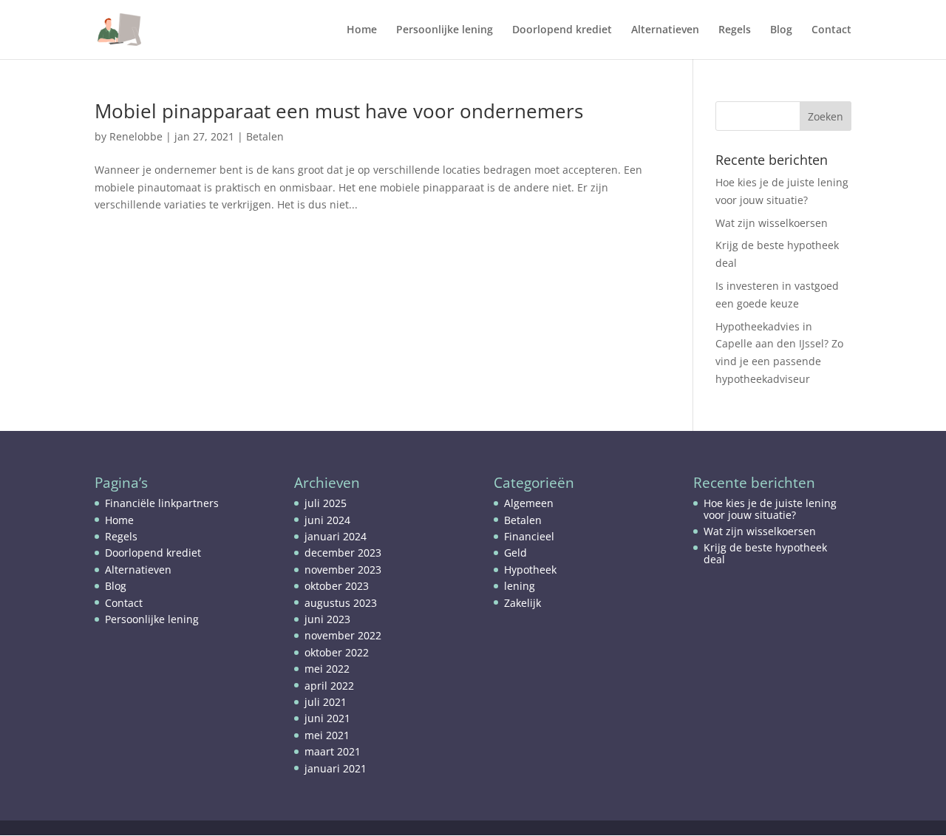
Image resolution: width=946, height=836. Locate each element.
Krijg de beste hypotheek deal (765, 552)
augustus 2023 (340, 603)
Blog (781, 30)
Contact (831, 30)
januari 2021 (335, 768)
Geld (515, 553)
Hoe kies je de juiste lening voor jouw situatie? (770, 508)
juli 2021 (325, 702)
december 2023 (342, 553)
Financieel (529, 536)
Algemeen (529, 503)
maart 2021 (332, 751)
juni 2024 (327, 520)
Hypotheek (530, 570)
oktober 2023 (336, 586)
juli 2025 (325, 503)
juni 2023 (327, 619)
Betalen (265, 136)
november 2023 (342, 570)
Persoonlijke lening (444, 30)
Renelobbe (136, 136)
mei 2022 (327, 669)
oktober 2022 (336, 652)
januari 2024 (335, 536)
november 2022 (342, 635)
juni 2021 (327, 718)
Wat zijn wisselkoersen (771, 223)
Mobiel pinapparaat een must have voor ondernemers (339, 111)
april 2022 (329, 686)
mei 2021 (327, 735)
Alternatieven (665, 30)
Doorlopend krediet (562, 30)
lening (519, 586)
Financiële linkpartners (162, 503)
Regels (734, 30)
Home (362, 30)
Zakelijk (522, 603)
